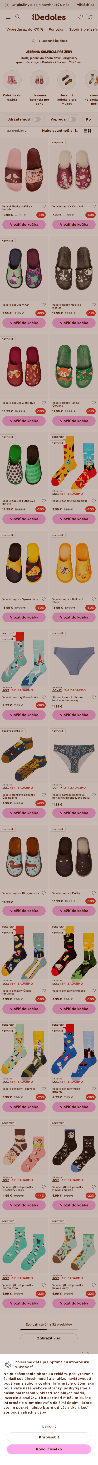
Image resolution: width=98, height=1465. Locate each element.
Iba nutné (49, 1426)
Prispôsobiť (49, 1437)
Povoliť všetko (49, 1449)
